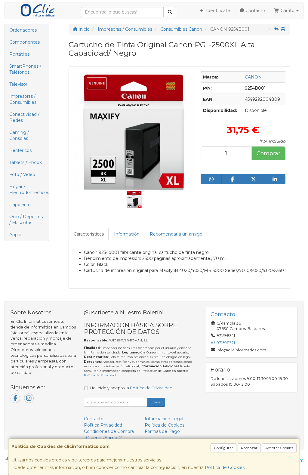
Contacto (254, 10)
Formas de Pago (162, 431)
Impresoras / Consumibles (22, 99)
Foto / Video (22, 174)
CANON (253, 77)
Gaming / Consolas (19, 135)
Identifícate (217, 10)
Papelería (19, 204)
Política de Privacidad (100, 375)
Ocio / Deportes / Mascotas (26, 219)
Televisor (18, 84)
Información (127, 234)
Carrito (287, 10)
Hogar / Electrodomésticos (29, 189)
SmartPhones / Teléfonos (25, 69)
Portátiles (19, 54)
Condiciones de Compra (109, 431)
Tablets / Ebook (25, 162)
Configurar (223, 448)
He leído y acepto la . (131, 388)
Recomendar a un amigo (176, 234)
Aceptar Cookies (279, 448)
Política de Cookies (225, 467)
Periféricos (20, 150)
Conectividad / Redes (24, 117)
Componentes (24, 42)
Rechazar (249, 448)
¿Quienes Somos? (103, 437)
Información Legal (164, 418)
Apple (15, 234)
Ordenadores (23, 30)
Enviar (156, 402)
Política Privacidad (103, 425)
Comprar (268, 153)
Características (89, 234)
